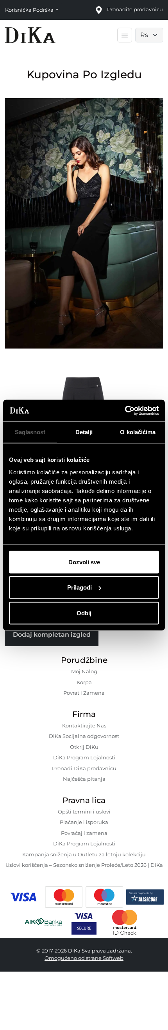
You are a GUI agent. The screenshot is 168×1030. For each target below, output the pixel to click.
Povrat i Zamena (84, 693)
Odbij (84, 612)
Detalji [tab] (84, 432)
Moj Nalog (84, 671)
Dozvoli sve (84, 561)
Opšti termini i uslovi (84, 811)
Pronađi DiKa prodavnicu (84, 768)
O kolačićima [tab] (137, 432)
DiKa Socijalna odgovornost (84, 736)
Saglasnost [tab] (30, 432)
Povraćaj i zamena (84, 833)
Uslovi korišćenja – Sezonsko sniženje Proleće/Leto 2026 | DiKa (84, 865)
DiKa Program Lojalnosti (84, 757)
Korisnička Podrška (30, 10)
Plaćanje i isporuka (84, 822)
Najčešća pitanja (84, 779)
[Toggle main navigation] (124, 35)
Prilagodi (79, 587)
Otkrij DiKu (84, 747)
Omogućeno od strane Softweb (84, 958)
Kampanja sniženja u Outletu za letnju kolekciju (84, 854)
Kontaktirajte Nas (84, 725)
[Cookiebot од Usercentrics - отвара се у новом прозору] (125, 410)
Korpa (84, 682)
